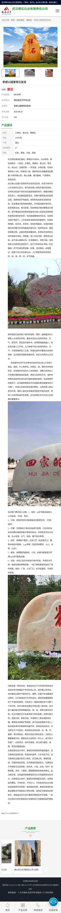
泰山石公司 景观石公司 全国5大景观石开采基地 (21, 870)
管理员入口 (40, 893)
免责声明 (31, 893)
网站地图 (49, 893)
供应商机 (20, 20)
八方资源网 (22, 893)
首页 (13, 20)
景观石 (29, 20)
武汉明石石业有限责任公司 (42, 885)
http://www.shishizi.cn (10, 813)
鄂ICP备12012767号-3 (25, 885)
